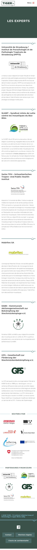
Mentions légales (25, 535)
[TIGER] (7, 3)
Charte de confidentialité (18, 540)
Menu (29, 3)
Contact (8, 535)
